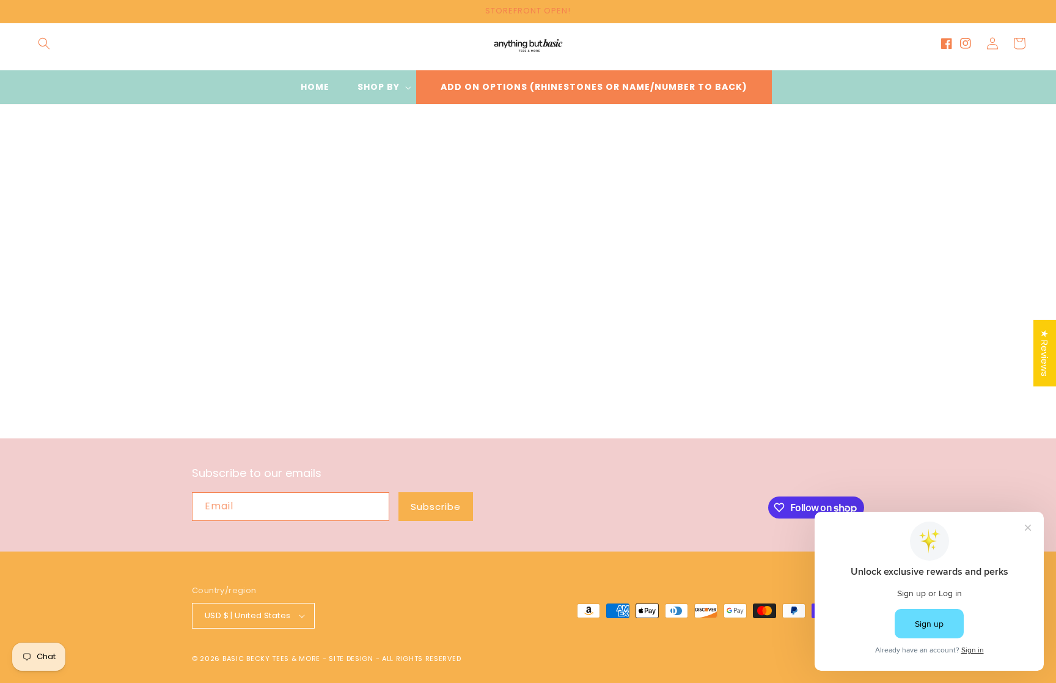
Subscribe (436, 506)
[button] (44, 43)
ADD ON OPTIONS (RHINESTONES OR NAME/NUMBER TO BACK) (594, 87)
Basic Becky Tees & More (271, 658)
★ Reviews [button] (1044, 353)
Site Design (351, 658)
